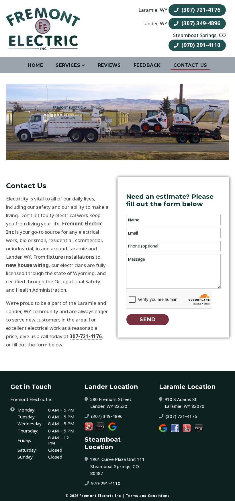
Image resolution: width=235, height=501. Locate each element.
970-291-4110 (105, 483)
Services (68, 65)
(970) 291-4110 (200, 44)
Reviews (109, 65)
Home (35, 65)
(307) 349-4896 (200, 23)
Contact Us (190, 65)
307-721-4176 (86, 337)
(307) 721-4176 (200, 9)
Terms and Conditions (148, 495)
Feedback (147, 65)
